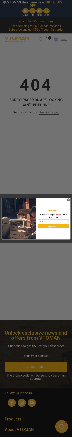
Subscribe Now (53, 226)
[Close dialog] (68, 199)
